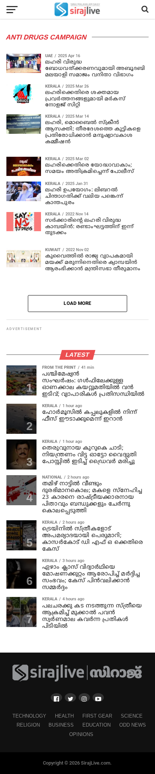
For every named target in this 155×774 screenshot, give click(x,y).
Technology (29, 716)
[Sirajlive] (77, 680)
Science (132, 716)
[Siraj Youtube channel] (98, 697)
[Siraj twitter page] (70, 697)
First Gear (97, 716)
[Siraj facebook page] (56, 697)
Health (64, 716)
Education (96, 725)
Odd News (132, 725)
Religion (28, 725)
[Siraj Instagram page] (84, 697)
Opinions (81, 734)
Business (61, 725)
